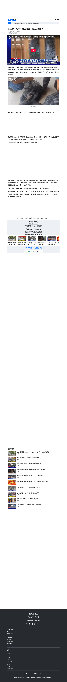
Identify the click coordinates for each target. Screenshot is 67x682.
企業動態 (8, 653)
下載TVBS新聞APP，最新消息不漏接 (33, 247)
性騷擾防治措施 (10, 641)
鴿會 (46, 218)
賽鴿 (22, 218)
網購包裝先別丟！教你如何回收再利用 (33, 234)
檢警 (38, 218)
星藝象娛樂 (9, 659)
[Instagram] (35, 624)
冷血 (30, 218)
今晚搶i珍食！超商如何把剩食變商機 (33, 232)
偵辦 (34, 218)
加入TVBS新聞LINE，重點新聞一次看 (33, 249)
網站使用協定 (9, 643)
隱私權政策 (9, 639)
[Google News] (40, 624)
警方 (13, 218)
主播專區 (8, 657)
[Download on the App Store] (29, 673)
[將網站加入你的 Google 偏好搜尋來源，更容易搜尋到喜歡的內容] (33, 251)
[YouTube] (37, 624)
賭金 (42, 218)
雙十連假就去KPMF (33, 224)
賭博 (9, 218)
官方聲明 (8, 666)
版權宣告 (8, 645)
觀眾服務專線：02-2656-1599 (33, 620)
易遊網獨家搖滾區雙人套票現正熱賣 (33, 225)
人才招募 (8, 655)
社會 (11, 26)
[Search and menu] (58, 19)
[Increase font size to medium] (53, 20)
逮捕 (26, 218)
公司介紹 (8, 652)
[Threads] (32, 624)
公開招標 (8, 663)
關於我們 (8, 631)
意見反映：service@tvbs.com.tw (33, 619)
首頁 (8, 26)
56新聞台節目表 (10, 633)
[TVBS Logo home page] (12, 20)
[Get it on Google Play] (38, 673)
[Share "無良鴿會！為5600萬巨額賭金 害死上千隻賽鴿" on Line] (55, 19)
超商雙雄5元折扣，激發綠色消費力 (33, 231)
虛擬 (18, 218)
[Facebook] (27, 624)
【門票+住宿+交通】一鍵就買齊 (33, 227)
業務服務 (8, 664)
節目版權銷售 (9, 661)
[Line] (29, 624)
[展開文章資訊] (58, 32)
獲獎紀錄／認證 (10, 668)
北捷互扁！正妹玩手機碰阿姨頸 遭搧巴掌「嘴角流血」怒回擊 (24, 23)
